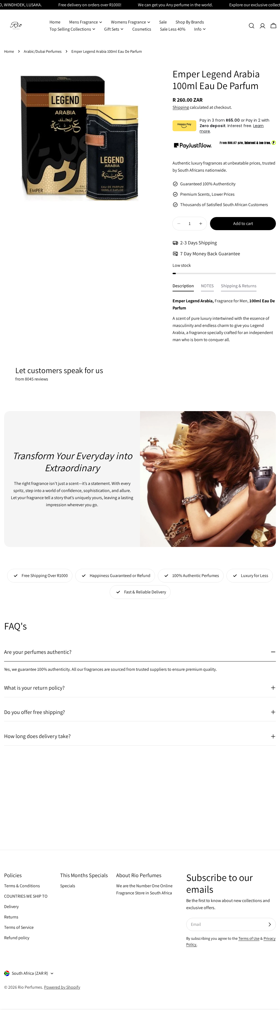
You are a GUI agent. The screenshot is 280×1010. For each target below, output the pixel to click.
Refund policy (16, 938)
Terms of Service (19, 927)
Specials (67, 886)
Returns (11, 917)
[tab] (183, 287)
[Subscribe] (269, 924)
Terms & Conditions (22, 886)
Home (9, 51)
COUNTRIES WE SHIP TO (26, 896)
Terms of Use (248, 938)
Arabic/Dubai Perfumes (43, 51)
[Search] (251, 25)
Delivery (11, 906)
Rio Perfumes (30, 987)
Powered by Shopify (62, 987)
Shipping (181, 107)
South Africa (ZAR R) (30, 973)
